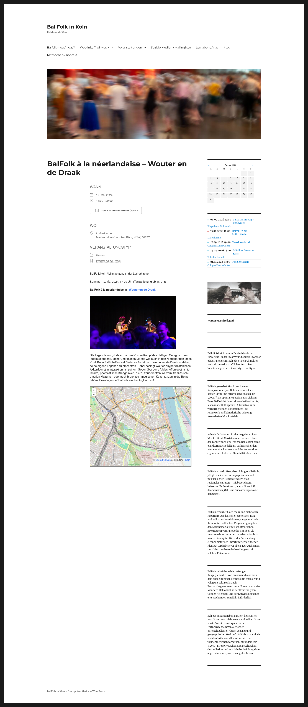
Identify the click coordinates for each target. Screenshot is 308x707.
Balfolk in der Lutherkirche (239, 233)
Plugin (186, 459)
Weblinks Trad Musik (94, 47)
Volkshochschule (216, 257)
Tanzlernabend (241, 242)
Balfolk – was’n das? (61, 47)
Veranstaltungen (130, 47)
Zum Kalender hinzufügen (118, 210)
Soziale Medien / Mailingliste (171, 47)
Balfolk (100, 255)
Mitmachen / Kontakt (62, 55)
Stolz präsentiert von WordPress (86, 691)
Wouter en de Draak (108, 261)
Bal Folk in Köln (67, 27)
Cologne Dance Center (218, 245)
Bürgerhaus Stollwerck (219, 226)
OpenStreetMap (163, 459)
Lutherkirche (104, 233)
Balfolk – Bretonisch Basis (244, 252)
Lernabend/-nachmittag (213, 47)
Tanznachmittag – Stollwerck (243, 221)
